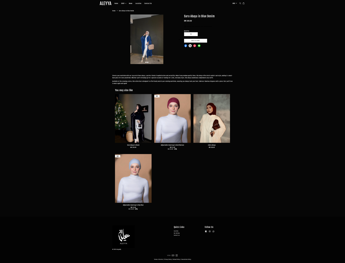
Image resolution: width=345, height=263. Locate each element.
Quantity (186, 31)
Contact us (177, 235)
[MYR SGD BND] (234, 3)
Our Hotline (177, 233)
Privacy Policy (168, 259)
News (130, 3)
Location (138, 3)
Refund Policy (176, 259)
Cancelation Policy (186, 259)
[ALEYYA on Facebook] (206, 232)
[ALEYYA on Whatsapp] (213, 232)
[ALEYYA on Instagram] (209, 232)
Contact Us (148, 3)
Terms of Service (158, 259)
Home (116, 3)
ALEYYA (105, 3)
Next (179, 39)
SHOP (123, 3)
